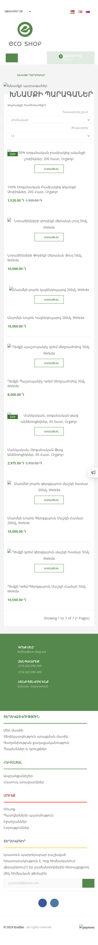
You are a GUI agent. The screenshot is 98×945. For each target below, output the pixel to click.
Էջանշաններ (15, 821)
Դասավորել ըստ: (75, 112)
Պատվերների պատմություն (29, 815)
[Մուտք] (28, 11)
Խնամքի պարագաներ (31, 75)
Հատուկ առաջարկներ (24, 782)
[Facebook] (42, 903)
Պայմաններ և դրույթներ (25, 748)
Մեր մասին (13, 730)
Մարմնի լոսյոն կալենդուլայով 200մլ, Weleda (45, 317)
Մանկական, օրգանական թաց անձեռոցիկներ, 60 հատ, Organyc (35, 452)
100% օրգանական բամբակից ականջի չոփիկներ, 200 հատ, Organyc (41, 189)
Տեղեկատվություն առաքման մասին (36, 736)
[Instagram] (54, 903)
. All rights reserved (38, 927)
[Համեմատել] (44, 178)
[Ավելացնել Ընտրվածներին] (53, 178)
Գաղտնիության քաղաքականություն (36, 742)
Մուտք (9, 809)
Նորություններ (16, 827)
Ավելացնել (51, 169)
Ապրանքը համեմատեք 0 (26, 105)
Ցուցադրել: (79, 127)
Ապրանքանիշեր (18, 775)
